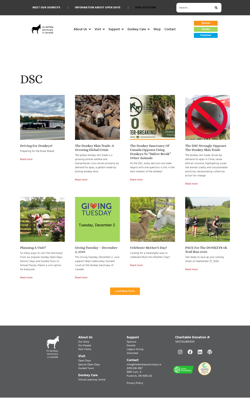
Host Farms (84, 349)
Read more (26, 159)
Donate (131, 345)
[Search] (218, 7)
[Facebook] (190, 352)
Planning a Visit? (33, 248)
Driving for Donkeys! (36, 146)
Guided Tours (86, 368)
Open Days (84, 361)
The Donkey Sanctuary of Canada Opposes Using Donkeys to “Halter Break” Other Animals (150, 152)
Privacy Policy (135, 383)
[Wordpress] (210, 352)
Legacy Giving (135, 349)
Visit (98, 29)
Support (114, 29)
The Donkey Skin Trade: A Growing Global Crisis (94, 148)
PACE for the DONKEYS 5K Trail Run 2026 (206, 250)
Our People (84, 345)
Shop (157, 29)
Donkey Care (137, 29)
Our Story (83, 342)
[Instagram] (180, 352)
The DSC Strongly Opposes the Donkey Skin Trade (205, 148)
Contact (170, 29)
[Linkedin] (200, 352)
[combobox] (195, 7)
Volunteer (132, 353)
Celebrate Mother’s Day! (148, 248)
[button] (125, 291)
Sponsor (131, 342)
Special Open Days (89, 364)
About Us (80, 29)
